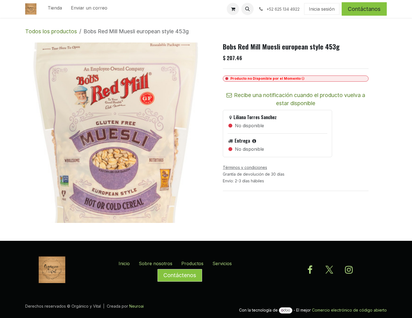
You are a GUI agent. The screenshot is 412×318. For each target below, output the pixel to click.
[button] (247, 9)
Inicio (124, 263)
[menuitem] (54, 9)
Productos (192, 263)
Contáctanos (364, 9)
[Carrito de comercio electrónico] (233, 9)
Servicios (222, 263)
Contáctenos (179, 275)
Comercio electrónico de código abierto (349, 310)
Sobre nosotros (155, 263)
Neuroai (136, 306)
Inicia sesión (322, 9)
